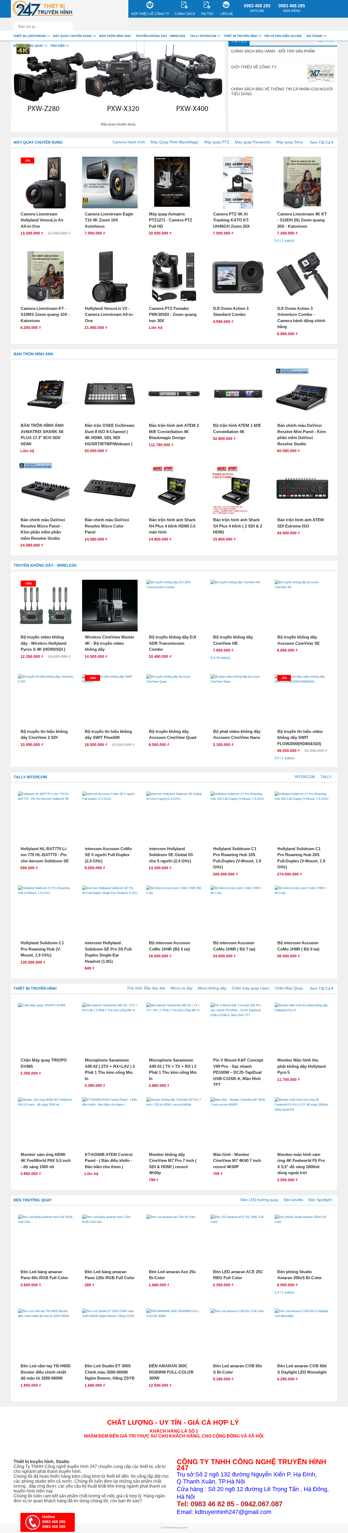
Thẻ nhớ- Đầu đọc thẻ (146, 988)
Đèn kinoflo (293, 1200)
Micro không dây (212, 988)
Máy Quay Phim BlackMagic (175, 142)
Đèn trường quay (33, 1200)
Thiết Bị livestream (29, 36)
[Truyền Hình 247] (42, 9)
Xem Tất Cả (320, 142)
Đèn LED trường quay (259, 1200)
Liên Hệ (226, 14)
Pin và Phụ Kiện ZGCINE (283, 36)
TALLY (326, 777)
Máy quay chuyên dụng (38, 142)
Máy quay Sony (289, 142)
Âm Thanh (314, 36)
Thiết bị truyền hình (35, 988)
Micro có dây (181, 988)
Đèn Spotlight (320, 1200)
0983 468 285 (257, 8)
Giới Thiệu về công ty (150, 14)
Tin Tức (239, 41)
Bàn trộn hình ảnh (33, 354)
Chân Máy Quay (289, 988)
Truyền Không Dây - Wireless (45, 565)
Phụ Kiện (58, 45)
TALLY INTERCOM (30, 777)
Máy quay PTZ (216, 142)
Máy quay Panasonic (253, 142)
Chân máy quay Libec (250, 988)
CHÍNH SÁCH (185, 14)
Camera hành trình (129, 142)
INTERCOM (305, 777)
